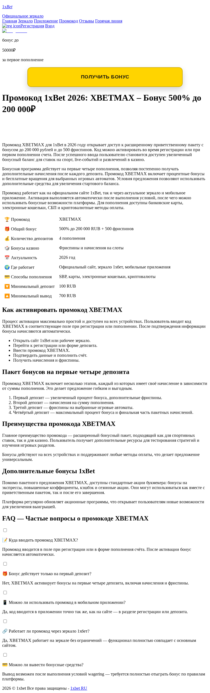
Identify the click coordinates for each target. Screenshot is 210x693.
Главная (9, 21)
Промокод (68, 21)
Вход (49, 26)
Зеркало (25, 21)
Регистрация (32, 26)
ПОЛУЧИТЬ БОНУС (105, 77)
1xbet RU (78, 688)
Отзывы (86, 21)
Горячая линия (108, 21)
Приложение (46, 21)
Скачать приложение (38, 125)
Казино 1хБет (25, 133)
